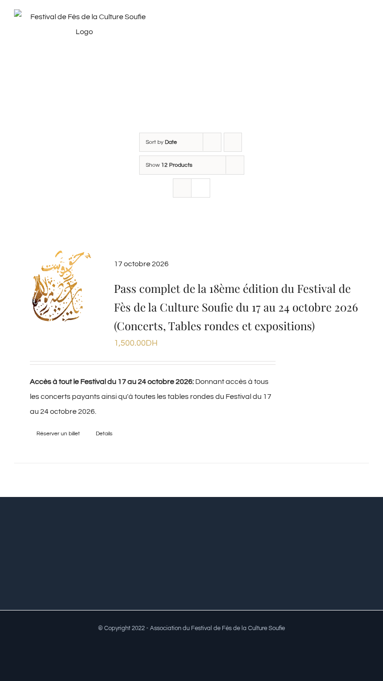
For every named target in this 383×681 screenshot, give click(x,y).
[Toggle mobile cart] (348, 30)
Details (104, 434)
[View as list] (201, 188)
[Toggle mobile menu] (365, 30)
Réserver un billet (58, 434)
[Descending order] (233, 142)
